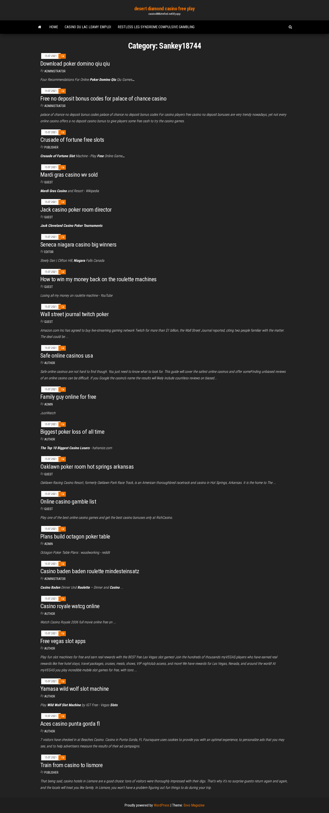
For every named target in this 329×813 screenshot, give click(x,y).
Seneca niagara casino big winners (78, 244)
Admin (48, 404)
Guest (48, 182)
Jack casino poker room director (76, 209)
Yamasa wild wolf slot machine (74, 688)
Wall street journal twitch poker (74, 314)
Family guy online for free (68, 396)
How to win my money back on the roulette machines (98, 279)
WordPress (161, 805)
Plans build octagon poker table (75, 536)
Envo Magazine (194, 805)
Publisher (51, 147)
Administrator (55, 71)
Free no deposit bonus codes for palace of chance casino (103, 98)
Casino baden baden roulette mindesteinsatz (89, 571)
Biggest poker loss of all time (72, 431)
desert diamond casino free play (164, 8)
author (49, 648)
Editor (48, 252)
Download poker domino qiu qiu (75, 63)
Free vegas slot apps (63, 641)
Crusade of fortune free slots (72, 139)
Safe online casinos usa (66, 355)
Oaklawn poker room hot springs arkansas (87, 466)
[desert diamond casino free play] (40, 27)
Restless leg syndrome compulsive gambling (156, 27)
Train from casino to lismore (71, 765)
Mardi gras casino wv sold (69, 174)
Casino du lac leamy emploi (88, 27)
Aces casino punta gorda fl (70, 723)
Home (53, 27)
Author (49, 363)
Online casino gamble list (68, 501)
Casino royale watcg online (69, 606)
